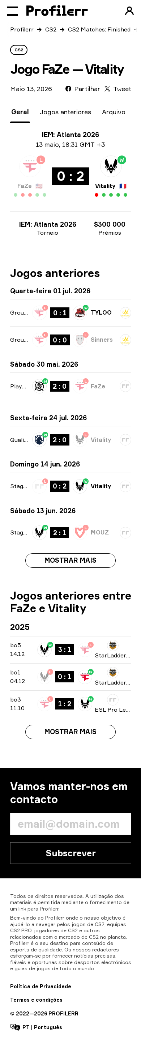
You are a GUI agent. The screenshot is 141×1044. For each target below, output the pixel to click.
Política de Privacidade (40, 986)
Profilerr (22, 29)
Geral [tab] (20, 112)
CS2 (50, 29)
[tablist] (68, 112)
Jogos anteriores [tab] (65, 112)
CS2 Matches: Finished (99, 29)
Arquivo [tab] (113, 112)
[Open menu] (13, 11)
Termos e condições (36, 1000)
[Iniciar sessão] (129, 11)
